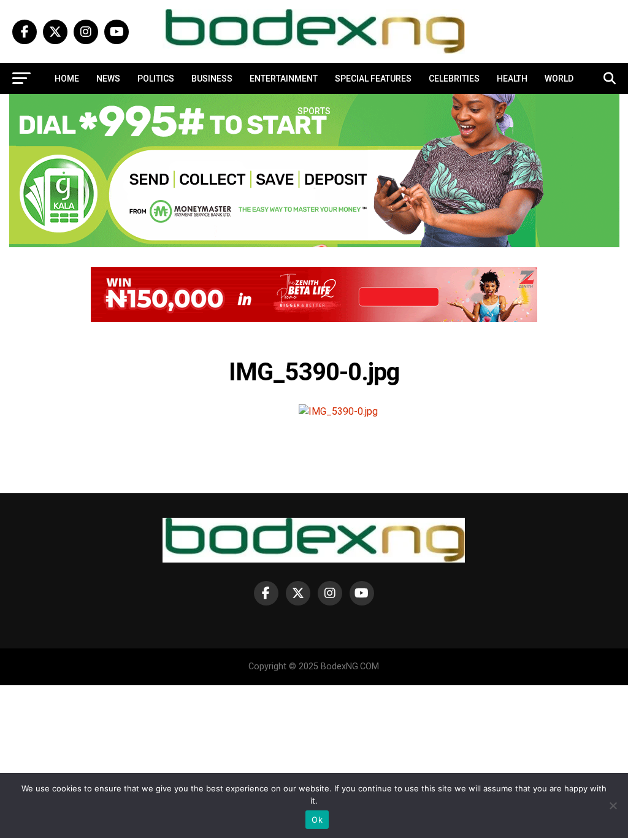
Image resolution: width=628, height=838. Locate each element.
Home (67, 78)
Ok (317, 820)
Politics (155, 78)
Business (211, 78)
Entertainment (284, 78)
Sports (314, 111)
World (559, 78)
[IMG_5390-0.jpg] (338, 411)
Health (512, 78)
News (108, 78)
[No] (613, 805)
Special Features (373, 78)
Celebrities (454, 78)
